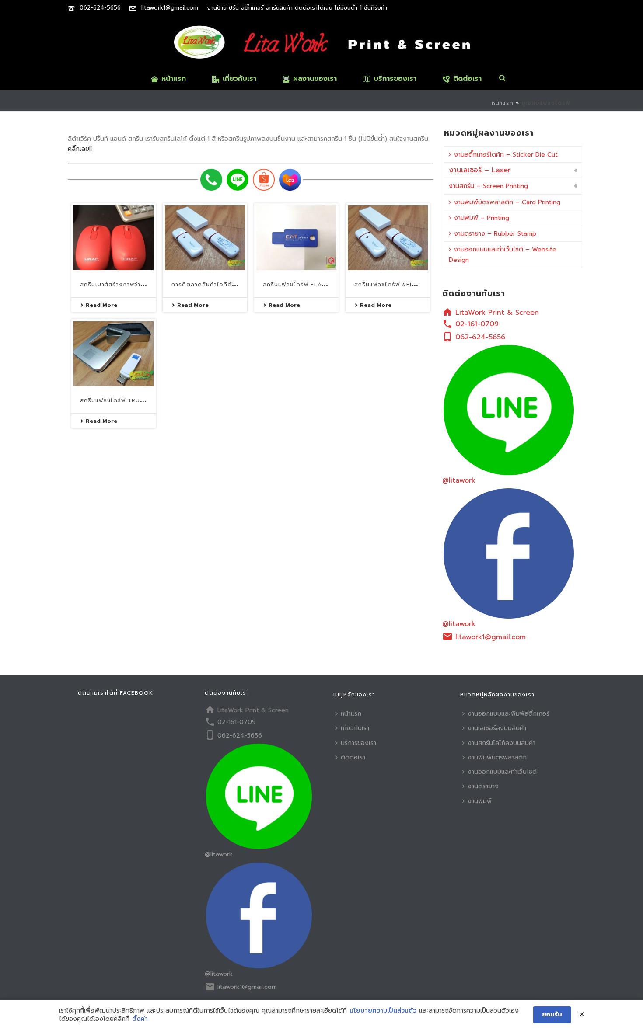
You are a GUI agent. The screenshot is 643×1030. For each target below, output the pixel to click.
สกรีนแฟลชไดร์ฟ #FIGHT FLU (396, 285)
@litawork (458, 480)
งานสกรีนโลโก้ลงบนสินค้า (501, 743)
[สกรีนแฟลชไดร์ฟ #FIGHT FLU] (388, 237)
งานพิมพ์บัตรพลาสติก (497, 757)
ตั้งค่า (140, 1019)
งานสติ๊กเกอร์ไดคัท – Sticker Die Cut (506, 154)
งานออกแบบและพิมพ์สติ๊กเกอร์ (508, 713)
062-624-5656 (100, 7)
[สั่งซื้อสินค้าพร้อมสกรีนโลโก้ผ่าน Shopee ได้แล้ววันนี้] (264, 180)
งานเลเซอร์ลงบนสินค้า (497, 728)
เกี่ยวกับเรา (239, 78)
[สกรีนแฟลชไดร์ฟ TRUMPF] (113, 353)
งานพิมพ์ (480, 801)
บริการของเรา (395, 78)
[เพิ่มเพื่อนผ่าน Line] (237, 180)
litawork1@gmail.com (169, 7)
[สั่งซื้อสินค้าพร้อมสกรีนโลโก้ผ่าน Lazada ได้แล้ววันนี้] (290, 180)
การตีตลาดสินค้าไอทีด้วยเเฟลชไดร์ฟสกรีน (228, 285)
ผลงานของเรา (315, 78)
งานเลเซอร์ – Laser (479, 170)
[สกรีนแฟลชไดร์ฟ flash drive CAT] (296, 237)
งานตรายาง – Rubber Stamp (495, 233)
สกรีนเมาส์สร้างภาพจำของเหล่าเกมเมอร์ (134, 285)
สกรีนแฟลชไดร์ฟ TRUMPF (116, 400)
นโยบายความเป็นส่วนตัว (382, 1010)
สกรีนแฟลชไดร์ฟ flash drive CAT (313, 285)
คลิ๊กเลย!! (80, 148)
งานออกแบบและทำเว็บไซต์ (502, 771)
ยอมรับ (552, 1014)
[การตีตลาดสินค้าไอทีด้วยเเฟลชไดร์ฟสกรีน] (205, 237)
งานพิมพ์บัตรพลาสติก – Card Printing (507, 202)
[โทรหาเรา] (211, 180)
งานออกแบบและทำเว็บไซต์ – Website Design (502, 254)
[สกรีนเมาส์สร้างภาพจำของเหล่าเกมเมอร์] (113, 237)
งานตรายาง (483, 786)
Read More (101, 305)
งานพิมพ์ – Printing (481, 218)
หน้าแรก (173, 78)
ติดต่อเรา (467, 78)
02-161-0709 (477, 324)
